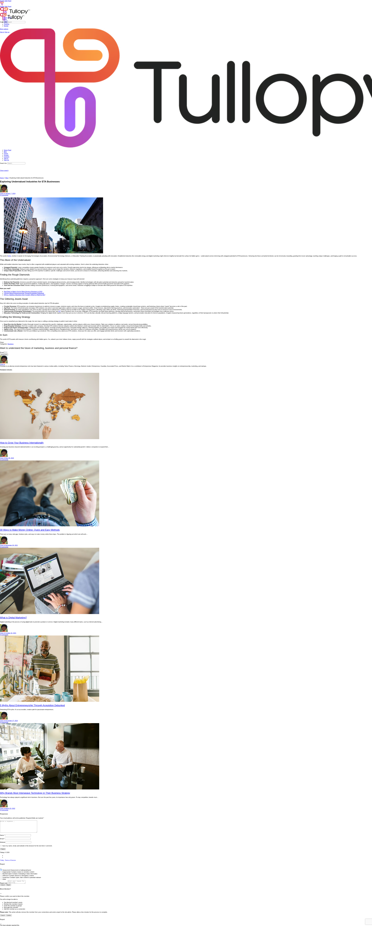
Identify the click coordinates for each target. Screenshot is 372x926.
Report (8, 885)
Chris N (2, 193)
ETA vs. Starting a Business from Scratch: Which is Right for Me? (24, 295)
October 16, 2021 (10, 633)
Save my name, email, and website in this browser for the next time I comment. (27, 846)
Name (2, 835)
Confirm (9, 915)
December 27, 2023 (11, 720)
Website (2, 842)
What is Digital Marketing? (13, 617)
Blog (6, 178)
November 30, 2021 (11, 545)
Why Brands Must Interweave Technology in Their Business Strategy (35, 793)
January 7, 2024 (10, 193)
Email (2, 352)
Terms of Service (10, 860)
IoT (60, 311)
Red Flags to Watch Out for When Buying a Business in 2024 (23, 291)
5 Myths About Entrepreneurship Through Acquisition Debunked (24, 293)
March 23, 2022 (10, 808)
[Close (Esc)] (1, 868)
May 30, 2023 (9, 458)
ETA (9, 256)
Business (11, 344)
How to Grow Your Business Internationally (22, 442)
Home (2, 178)
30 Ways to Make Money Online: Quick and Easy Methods (30, 530)
